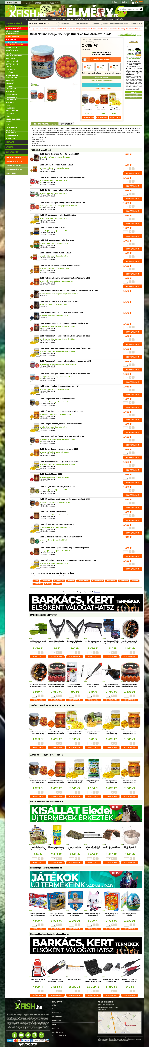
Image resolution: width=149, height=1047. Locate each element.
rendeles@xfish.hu (106, 1006)
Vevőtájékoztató (82, 19)
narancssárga (46, 580)
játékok (38, 3)
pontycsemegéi (60, 580)
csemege (71, 580)
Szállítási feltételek (57, 1016)
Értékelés (66, 124)
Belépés (54, 1024)
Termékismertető (45, 123)
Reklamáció (97, 19)
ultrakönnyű (38, 583)
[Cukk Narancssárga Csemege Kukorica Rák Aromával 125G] (54, 86)
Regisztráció (55, 1028)
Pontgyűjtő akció (56, 1020)
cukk (36, 580)
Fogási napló (55, 19)
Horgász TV (68, 19)
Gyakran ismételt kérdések (59, 1036)
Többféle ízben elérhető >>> (101, 81)
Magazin (44, 19)
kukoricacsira (124, 580)
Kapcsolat (108, 19)
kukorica (97, 592)
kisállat (27, 3)
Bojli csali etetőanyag (94, 39)
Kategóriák (65, 24)
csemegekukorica (83, 580)
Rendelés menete (56, 1013)
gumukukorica (111, 580)
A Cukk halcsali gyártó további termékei (47, 755)
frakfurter (135, 580)
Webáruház (34, 19)
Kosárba (88, 117)
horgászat (13, 2)
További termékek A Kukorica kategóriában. (52, 705)
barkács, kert (52, 3)
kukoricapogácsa (98, 580)
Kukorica (105, 39)
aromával (57, 583)
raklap (48, 583)
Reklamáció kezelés (57, 1032)
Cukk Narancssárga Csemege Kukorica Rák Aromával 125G (122, 24)
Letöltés (119, 19)
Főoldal (54, 1005)
